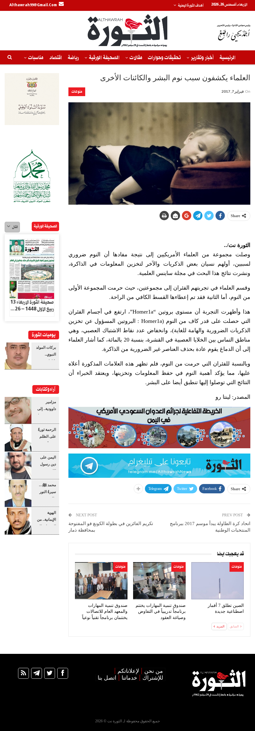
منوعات (77, 91)
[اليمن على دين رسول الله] (18, 465)
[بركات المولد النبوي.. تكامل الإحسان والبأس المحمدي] (18, 355)
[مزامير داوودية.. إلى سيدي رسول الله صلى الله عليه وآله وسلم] (18, 410)
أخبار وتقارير (202, 58)
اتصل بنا (107, 678)
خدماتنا (129, 678)
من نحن (153, 671)
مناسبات (35, 58)
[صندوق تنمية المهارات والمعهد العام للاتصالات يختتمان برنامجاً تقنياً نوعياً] (101, 580)
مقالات (136, 58)
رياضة (73, 58)
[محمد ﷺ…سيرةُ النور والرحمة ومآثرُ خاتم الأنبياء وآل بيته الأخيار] (18, 493)
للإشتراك (152, 678)
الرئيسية (227, 58)
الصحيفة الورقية (104, 58)
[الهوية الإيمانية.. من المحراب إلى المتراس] (18, 521)
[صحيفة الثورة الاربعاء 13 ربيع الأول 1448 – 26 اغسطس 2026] (32, 269)
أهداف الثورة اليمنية (190, 5)
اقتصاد (55, 58)
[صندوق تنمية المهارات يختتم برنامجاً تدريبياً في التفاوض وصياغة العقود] (159, 580)
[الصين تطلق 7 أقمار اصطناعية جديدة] (217, 580)
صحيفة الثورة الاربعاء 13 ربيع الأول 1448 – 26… (32, 306)
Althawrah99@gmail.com (33, 5)
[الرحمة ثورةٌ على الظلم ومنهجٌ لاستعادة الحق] (18, 438)
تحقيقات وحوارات (164, 58)
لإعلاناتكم (128, 671)
